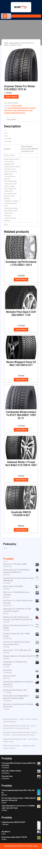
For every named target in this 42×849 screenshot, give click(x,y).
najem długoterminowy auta (22, 110)
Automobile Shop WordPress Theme (17, 846)
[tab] (5, 16)
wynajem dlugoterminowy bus (14, 113)
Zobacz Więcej (11, 97)
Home (6, 43)
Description (11, 119)
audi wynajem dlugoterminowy (19, 108)
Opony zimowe (15, 43)
